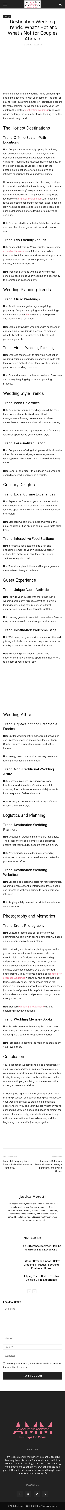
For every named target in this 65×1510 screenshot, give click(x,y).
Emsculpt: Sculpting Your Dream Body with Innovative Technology (17, 1164)
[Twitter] (13, 1142)
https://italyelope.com (30, 198)
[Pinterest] (21, 1142)
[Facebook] (6, 1142)
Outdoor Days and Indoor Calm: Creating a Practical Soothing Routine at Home (41, 1264)
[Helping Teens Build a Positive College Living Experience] (11, 1279)
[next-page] (34, 1291)
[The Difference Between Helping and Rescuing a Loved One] (11, 1249)
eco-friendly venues (14, 251)
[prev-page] (29, 1291)
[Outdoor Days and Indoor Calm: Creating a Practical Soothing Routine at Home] (11, 1264)
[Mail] (28, 1494)
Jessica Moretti (33, 1196)
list (27, 314)
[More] (35, 1142)
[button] (5, 4)
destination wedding (36, 109)
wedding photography (31, 1006)
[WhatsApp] (28, 1142)
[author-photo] (32, 1194)
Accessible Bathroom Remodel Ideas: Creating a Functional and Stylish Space (48, 1166)
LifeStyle (7, 17)
